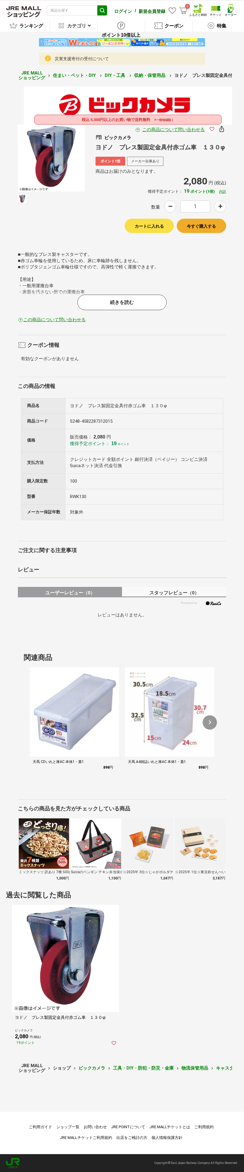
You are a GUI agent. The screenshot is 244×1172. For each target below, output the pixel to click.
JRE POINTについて (128, 1127)
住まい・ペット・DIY (75, 75)
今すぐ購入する (201, 226)
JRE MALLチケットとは (169, 1127)
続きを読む (122, 302)
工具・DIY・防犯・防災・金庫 (143, 1068)
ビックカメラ (92, 1068)
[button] (209, 722)
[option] (51, 158)
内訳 (222, 191)
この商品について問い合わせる (173, 129)
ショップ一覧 (67, 1127)
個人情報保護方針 (166, 1137)
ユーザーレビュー (70, 593)
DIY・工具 (115, 75)
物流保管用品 (195, 1068)
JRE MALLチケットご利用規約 (86, 1137)
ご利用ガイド (40, 1127)
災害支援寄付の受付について (82, 58)
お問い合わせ (95, 1127)
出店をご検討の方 (131, 1137)
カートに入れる (149, 226)
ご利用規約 (204, 1127)
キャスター (227, 1068)
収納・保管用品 (150, 75)
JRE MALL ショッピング (31, 75)
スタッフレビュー (174, 593)
